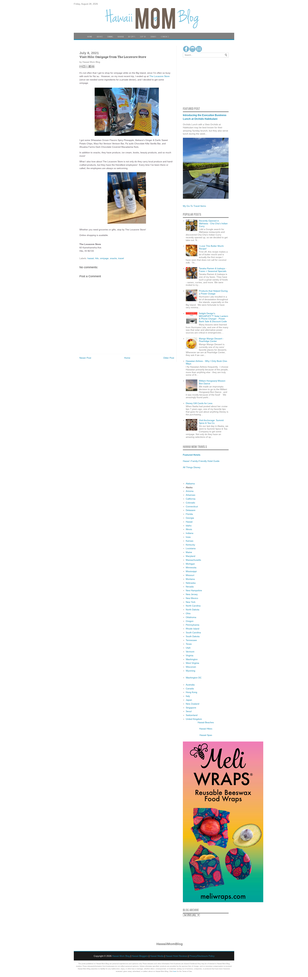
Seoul (189, 711)
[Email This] (80, 66)
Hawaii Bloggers (140, 956)
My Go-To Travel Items (194, 206)
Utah (188, 647)
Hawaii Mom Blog (121, 956)
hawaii (90, 258)
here (174, 971)
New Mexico (192, 598)
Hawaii (121, 36)
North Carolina (193, 605)
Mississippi (191, 571)
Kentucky (190, 544)
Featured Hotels (191, 455)
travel (121, 258)
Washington (192, 659)
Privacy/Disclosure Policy (201, 956)
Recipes (131, 36)
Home (89, 36)
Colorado (190, 502)
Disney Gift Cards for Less (199, 403)
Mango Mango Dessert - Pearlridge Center (211, 340)
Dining (110, 36)
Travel (153, 36)
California (190, 498)
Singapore (191, 707)
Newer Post (85, 358)
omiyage (104, 258)
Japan (189, 700)
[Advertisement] (192, 81)
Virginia (189, 655)
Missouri (190, 575)
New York (190, 602)
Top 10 (143, 36)
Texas (189, 644)
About (100, 36)
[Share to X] (87, 66)
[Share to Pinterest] (93, 66)
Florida (189, 514)
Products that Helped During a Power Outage (213, 292)
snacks (113, 258)
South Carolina (193, 632)
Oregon (189, 621)
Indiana (189, 533)
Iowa (188, 537)
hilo (97, 258)
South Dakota (193, 636)
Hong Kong (191, 692)
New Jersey (192, 594)
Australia (190, 684)
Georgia (190, 518)
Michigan (190, 564)
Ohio (188, 613)
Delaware (190, 510)
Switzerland (191, 715)
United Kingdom (194, 719)
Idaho (189, 525)
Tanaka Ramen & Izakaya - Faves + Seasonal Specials (212, 269)
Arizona (189, 491)
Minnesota (191, 567)
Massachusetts (193, 560)
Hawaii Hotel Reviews (176, 956)
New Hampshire (194, 590)
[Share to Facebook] (90, 66)
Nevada (190, 586)
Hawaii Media (157, 956)
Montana (190, 579)
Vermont (190, 651)
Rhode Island (192, 628)
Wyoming (190, 670)
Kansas (189, 541)
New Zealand (192, 703)
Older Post (168, 358)
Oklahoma (191, 617)
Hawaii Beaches (206, 722)
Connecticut (192, 506)
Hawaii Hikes (205, 728)
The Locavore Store (159, 76)
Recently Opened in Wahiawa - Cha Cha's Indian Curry (213, 223)
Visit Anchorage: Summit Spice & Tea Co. (211, 421)
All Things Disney (191, 467)
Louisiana (191, 548)
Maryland (190, 556)
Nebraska (191, 583)
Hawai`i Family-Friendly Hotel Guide (201, 461)
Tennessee (191, 640)
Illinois (189, 529)
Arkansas (190, 495)
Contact (165, 36)
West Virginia (192, 663)
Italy (188, 696)
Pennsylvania (192, 625)
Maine (189, 552)
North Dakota (192, 609)
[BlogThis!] (84, 66)
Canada (190, 688)
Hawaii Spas (206, 735)
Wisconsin (191, 667)
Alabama (190, 483)
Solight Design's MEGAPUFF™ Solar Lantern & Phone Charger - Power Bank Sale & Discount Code (213, 317)
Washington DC (193, 677)
